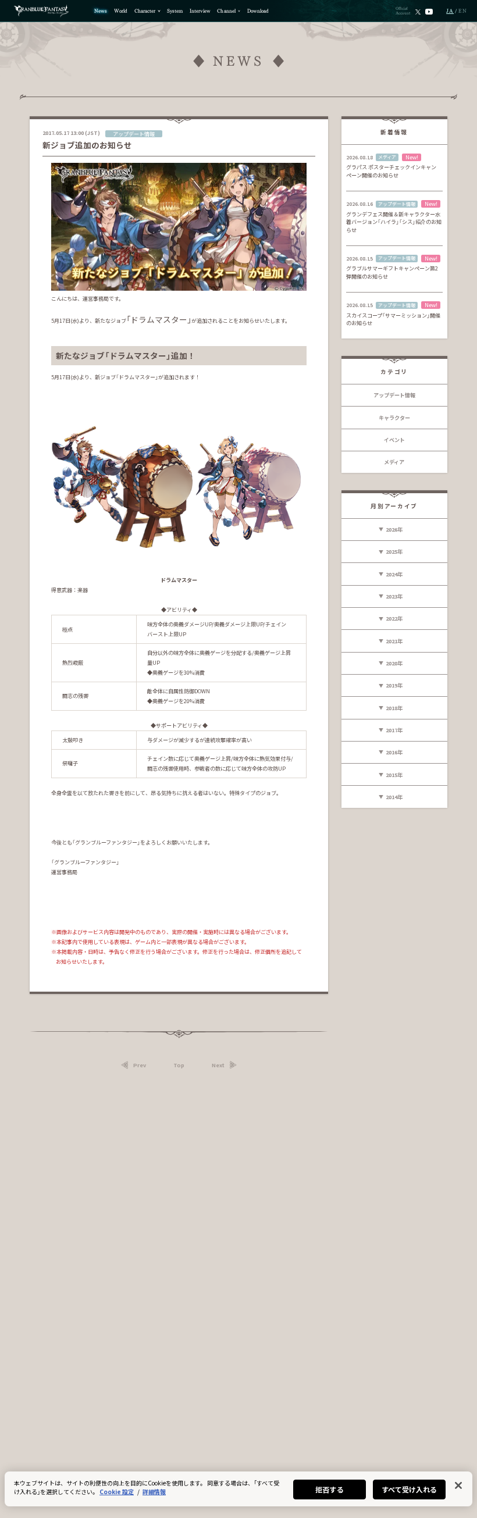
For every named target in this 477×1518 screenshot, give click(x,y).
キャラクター (394, 418)
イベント (394, 440)
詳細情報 (154, 1491)
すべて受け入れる (409, 1489)
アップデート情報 (394, 395)
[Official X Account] (418, 11)
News (100, 11)
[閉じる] (458, 1485)
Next (218, 1065)
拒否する (329, 1489)
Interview (200, 11)
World (120, 11)
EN (463, 11)
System (175, 11)
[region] (238, 1488)
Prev (139, 1065)
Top (178, 1065)
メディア (394, 462)
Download (258, 11)
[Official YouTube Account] (429, 11)
